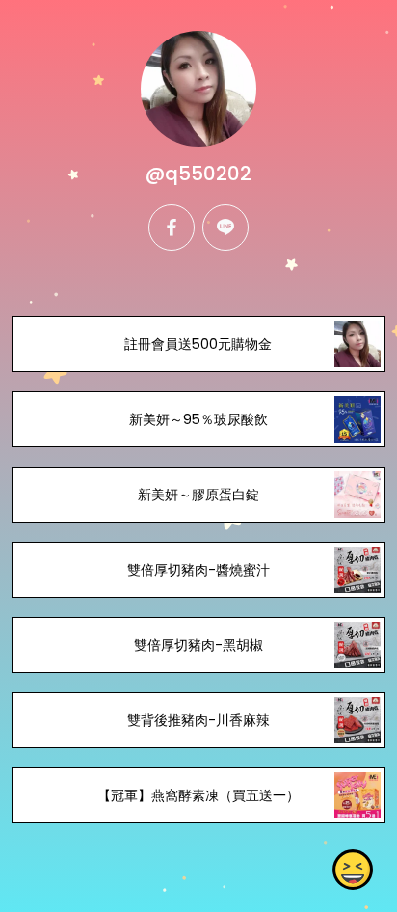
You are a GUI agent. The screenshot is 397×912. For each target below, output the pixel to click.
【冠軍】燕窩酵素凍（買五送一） (198, 795)
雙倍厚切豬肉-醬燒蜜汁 (198, 569)
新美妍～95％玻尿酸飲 (198, 419)
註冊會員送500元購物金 (198, 344)
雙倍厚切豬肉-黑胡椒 (198, 645)
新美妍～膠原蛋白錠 (198, 494)
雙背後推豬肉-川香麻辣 (198, 720)
